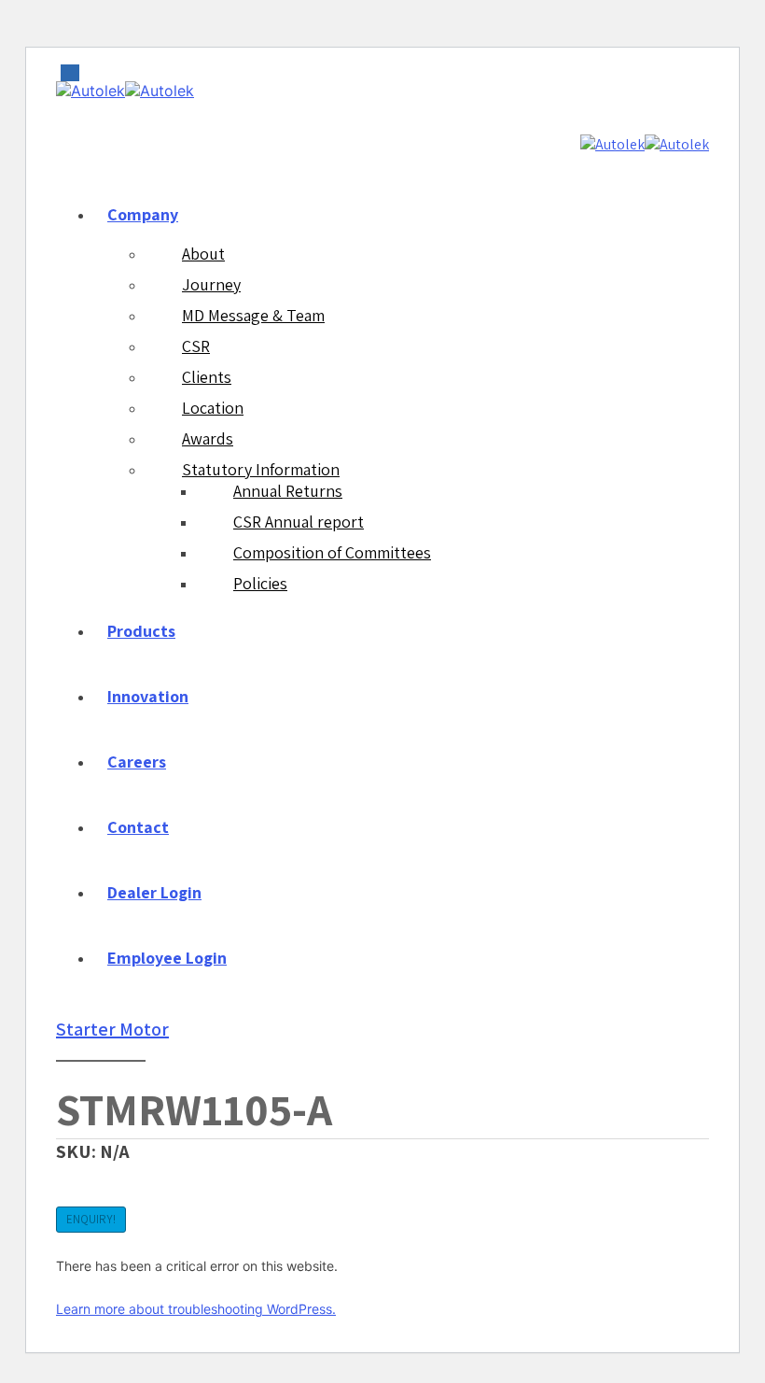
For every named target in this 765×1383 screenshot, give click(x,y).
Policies (260, 583)
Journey (211, 284)
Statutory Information (261, 469)
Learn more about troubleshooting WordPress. (196, 1309)
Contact (138, 827)
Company (142, 214)
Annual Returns (287, 490)
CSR (196, 346)
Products (141, 631)
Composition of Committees (332, 552)
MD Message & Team (253, 315)
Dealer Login (154, 892)
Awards (207, 438)
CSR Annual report (298, 521)
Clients (206, 377)
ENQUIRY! (91, 1219)
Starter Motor (112, 1029)
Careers (136, 761)
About (203, 253)
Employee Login (167, 957)
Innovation (147, 696)
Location (212, 407)
